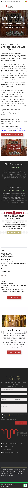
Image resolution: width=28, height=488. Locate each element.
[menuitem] (26, 1)
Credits (11, 475)
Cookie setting (4, 475)
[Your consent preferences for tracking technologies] (25, 485)
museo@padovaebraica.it (9, 129)
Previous (1, 331)
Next (25, 331)
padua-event (8, 11)
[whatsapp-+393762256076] (25, 487)
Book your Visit (14, 232)
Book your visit (14, 352)
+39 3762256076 (20, 130)
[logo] (7, 7)
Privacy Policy (13, 415)
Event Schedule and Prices (13, 135)
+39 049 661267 (7, 446)
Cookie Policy (12, 473)
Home (2, 11)
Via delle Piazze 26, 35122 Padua (12, 443)
